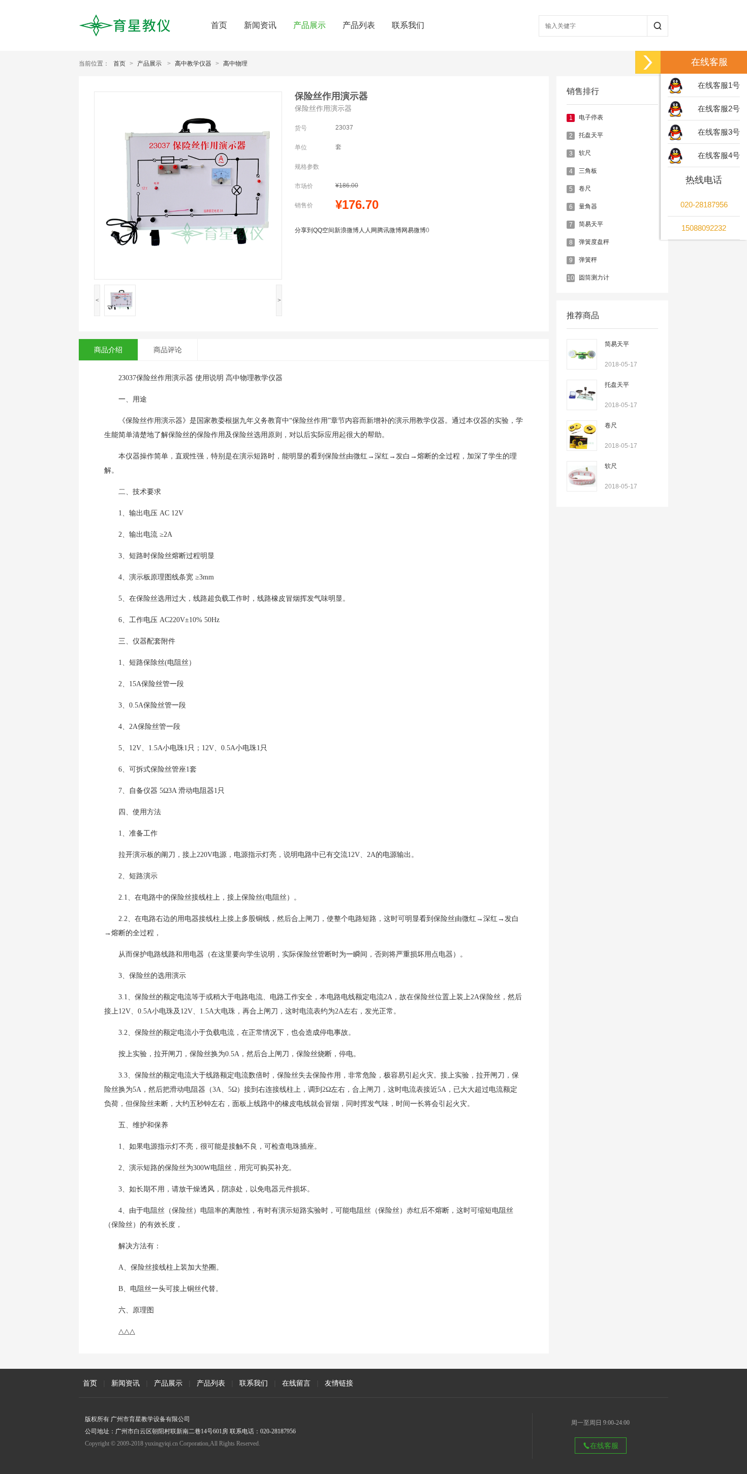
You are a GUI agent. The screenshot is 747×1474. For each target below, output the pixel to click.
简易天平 (591, 224)
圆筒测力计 (594, 277)
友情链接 (339, 1383)
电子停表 (591, 117)
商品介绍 (108, 350)
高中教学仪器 (193, 63)
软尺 (585, 153)
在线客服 (604, 1445)
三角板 (588, 170)
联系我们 (408, 25)
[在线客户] (648, 62)
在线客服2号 (719, 108)
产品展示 (309, 25)
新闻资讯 (260, 25)
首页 (219, 25)
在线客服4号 (719, 155)
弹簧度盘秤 (594, 241)
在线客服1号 (719, 85)
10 (570, 278)
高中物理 (235, 63)
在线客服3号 (719, 132)
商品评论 (167, 350)
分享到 (304, 230)
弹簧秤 (588, 259)
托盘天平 (591, 135)
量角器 (588, 206)
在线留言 (296, 1383)
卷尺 (585, 188)
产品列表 (359, 25)
